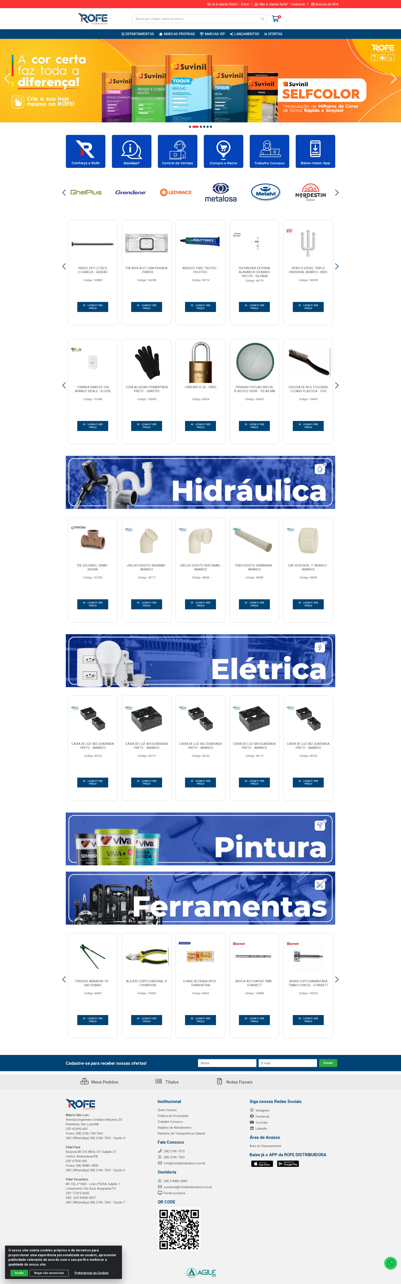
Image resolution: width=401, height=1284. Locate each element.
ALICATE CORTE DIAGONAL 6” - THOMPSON (147, 983)
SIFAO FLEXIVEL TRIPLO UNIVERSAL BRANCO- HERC (308, 270)
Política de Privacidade (173, 1116)
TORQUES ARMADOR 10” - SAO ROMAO (93, 983)
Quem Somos (167, 1110)
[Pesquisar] (262, 18)
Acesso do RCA (326, 4)
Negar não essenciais (49, 1273)
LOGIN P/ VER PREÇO (95, 307)
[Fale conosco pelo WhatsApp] (390, 1263)
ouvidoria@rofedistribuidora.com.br (187, 1187)
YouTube (261, 1122)
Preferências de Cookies (92, 1273)
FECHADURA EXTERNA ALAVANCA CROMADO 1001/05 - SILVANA (254, 272)
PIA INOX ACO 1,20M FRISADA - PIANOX (147, 270)
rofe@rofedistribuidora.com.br (184, 1163)
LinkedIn (261, 1129)
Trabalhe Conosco (170, 1122)
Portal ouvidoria (174, 1193)
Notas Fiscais (239, 1082)
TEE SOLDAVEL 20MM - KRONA (93, 567)
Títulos (171, 1082)
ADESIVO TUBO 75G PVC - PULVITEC (200, 270)
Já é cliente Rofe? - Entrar (230, 4)
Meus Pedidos (104, 1082)
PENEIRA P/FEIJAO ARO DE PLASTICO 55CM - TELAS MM (254, 389)
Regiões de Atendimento (175, 1127)
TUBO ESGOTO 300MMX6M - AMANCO (254, 567)
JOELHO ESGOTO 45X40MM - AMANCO (147, 567)
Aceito (19, 1273)
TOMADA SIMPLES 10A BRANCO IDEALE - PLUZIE (93, 389)
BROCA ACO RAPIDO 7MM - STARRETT (254, 983)
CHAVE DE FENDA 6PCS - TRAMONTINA (200, 983)
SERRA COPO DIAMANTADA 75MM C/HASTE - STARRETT (308, 983)
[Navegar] (7, 78)
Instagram (262, 1110)
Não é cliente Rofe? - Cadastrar (282, 4)
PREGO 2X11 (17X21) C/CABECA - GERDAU (93, 270)
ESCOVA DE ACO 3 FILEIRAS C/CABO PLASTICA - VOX (308, 389)
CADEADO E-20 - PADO (200, 387)
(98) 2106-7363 (174, 1157)
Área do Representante (265, 1146)
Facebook (262, 1116)
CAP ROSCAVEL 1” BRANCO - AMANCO (308, 567)
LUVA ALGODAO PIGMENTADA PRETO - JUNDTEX (147, 389)
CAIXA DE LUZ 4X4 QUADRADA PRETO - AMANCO (146, 746)
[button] (190, 127)
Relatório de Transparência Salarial (181, 1133)
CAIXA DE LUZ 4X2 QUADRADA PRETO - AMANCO (92, 746)
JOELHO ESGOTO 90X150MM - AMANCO (201, 567)
